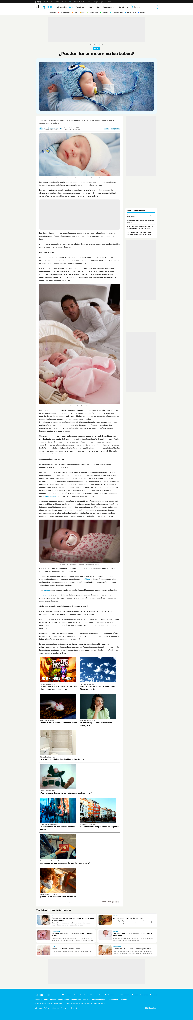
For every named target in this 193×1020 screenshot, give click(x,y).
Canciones (144, 995)
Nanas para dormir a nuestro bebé (66, 949)
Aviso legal (38, 1008)
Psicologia (80, 7)
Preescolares (76, 1000)
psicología (88, 1003)
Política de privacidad (51, 1008)
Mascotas (82, 2)
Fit (105, 2)
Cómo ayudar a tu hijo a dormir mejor (128, 918)
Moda (52, 2)
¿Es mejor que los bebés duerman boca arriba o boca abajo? (132, 935)
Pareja (76, 2)
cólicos (87, 579)
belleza (49, 1003)
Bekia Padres (94, 45)
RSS (77, 1008)
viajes (103, 1003)
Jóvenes (123, 1000)
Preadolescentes (99, 1000)
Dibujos (135, 995)
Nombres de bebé (109, 7)
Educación (90, 7)
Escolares (86, 1000)
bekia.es (38, 1003)
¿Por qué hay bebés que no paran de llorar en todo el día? (72, 935)
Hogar (101, 2)
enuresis (46, 595)
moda (44, 1003)
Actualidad (46, 2)
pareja (68, 1003)
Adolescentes (112, 1000)
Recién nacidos (50, 1000)
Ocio (99, 7)
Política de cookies (67, 1008)
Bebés (60, 1000)
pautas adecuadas (49, 496)
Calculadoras (124, 7)
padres (61, 1003)
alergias (47, 590)
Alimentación (62, 7)
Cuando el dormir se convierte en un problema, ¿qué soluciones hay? (73, 919)
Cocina (64, 2)
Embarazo (38, 1000)
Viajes (110, 2)
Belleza (58, 2)
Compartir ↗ (115, 128)
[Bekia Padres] (44, 7)
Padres (70, 2)
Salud (88, 2)
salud (81, 1003)
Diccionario (154, 995)
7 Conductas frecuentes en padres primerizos (132, 949)
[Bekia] (38, 2)
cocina (55, 1003)
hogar (95, 1003)
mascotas (74, 1003)
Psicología (95, 2)
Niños (66, 1000)
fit (99, 1003)
